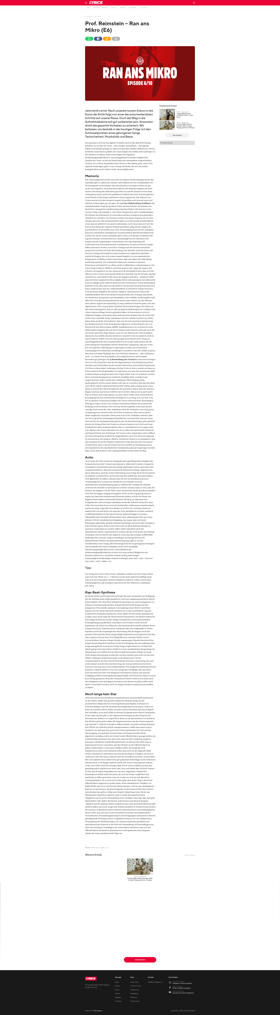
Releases (118, 997)
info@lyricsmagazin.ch (155, 982)
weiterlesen (140, 959)
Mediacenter (134, 990)
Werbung (133, 997)
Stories (117, 986)
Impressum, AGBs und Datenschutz (183, 1011)
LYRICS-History (135, 986)
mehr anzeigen (190, 855)
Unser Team (134, 982)
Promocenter (134, 1001)
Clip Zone (118, 1001)
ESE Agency (98, 1011)
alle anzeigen (177, 135)
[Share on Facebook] (98, 39)
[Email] (116, 39)
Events (117, 994)
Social (117, 990)
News (117, 982)
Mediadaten (134, 994)
